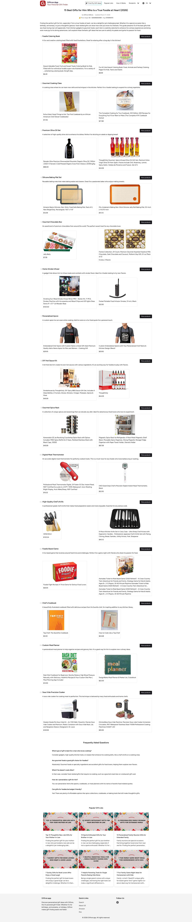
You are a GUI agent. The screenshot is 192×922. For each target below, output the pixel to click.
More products (145, 36)
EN (147, 3)
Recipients (132, 3)
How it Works (121, 3)
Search (81, 902)
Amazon (82, 909)
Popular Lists (108, 3)
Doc (80, 912)
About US (82, 905)
